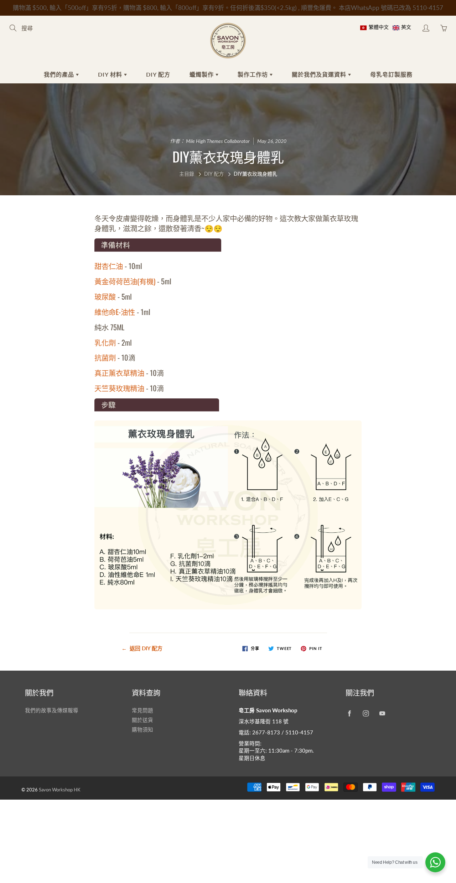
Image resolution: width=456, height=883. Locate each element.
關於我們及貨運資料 (320, 74)
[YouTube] (382, 713)
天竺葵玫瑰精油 (119, 388)
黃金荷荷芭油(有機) (125, 281)
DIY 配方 (158, 74)
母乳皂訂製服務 (391, 74)
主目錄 (186, 174)
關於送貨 (142, 720)
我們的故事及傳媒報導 (51, 710)
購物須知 (142, 730)
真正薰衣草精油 (119, 372)
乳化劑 (105, 342)
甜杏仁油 (108, 265)
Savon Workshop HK (60, 789)
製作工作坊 (254, 74)
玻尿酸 (105, 296)
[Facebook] (349, 713)
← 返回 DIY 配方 (141, 648)
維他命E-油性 (114, 311)
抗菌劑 (105, 357)
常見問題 (142, 710)
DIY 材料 (111, 74)
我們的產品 (60, 74)
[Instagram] (365, 713)
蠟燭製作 (203, 74)
